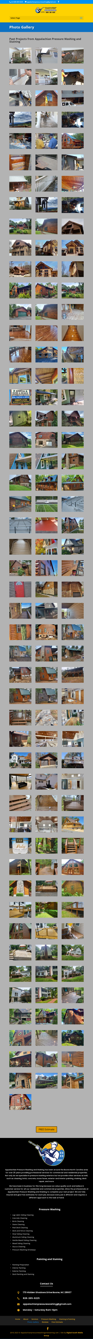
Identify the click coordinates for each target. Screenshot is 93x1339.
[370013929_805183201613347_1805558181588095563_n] (73, 1066)
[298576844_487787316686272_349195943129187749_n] (46, 490)
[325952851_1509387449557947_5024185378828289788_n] (73, 639)
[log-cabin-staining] (20, 169)
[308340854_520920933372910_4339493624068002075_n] (73, 532)
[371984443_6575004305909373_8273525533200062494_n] (46, 1088)
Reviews (45, 1322)
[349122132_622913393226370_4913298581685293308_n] (73, 917)
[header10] (20, 127)
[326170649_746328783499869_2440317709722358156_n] (46, 703)
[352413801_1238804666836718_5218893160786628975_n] (46, 1002)
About (25, 1319)
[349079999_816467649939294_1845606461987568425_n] (73, 874)
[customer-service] (46, 148)
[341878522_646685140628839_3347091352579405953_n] (20, 831)
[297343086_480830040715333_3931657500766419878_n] (46, 468)
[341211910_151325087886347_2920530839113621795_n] (46, 725)
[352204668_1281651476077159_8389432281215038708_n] (20, 1002)
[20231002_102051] (46, 362)
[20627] (20, 255)
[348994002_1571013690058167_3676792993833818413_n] (20, 874)
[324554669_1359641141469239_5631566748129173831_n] (20, 618)
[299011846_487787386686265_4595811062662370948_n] (20, 511)
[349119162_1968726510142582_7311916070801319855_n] (20, 917)
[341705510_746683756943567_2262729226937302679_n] (73, 767)
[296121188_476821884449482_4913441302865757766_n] (73, 447)
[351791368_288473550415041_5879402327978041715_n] (20, 981)
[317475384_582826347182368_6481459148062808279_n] (20, 597)
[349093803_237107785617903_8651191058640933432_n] (73, 896)
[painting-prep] (73, 169)
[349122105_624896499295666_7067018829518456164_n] (46, 917)
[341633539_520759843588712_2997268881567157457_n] (46, 767)
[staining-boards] (73, 191)
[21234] (46, 255)
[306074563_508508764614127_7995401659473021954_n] (46, 532)
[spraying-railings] (46, 191)
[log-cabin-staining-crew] (73, 148)
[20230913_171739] (73, 319)
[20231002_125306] (46, 404)
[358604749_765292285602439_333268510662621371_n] (20, 1045)
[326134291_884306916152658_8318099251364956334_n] (73, 682)
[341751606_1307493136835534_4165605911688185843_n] (20, 789)
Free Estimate (57, 1322)
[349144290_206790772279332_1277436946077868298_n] (46, 938)
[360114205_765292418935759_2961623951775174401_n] (20, 1066)
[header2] (73, 63)
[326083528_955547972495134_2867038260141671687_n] (46, 661)
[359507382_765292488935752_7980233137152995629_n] (73, 1045)
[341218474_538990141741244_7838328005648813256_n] (73, 725)
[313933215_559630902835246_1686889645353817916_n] (73, 575)
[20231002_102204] (73, 362)
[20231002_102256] (20, 383)
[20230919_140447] (73, 340)
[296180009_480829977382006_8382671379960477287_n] (20, 468)
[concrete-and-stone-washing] (20, 148)
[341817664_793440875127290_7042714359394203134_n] (20, 810)
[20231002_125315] (73, 404)
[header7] (20, 105)
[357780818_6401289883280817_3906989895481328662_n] (73, 1002)
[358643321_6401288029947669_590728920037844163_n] (46, 1045)
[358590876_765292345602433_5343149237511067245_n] (46, 1024)
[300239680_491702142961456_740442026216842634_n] (73, 511)
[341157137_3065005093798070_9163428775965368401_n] (20, 725)
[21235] (73, 255)
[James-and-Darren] (20, 209)
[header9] (73, 105)
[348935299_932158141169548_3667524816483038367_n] (46, 853)
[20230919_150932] (20, 362)
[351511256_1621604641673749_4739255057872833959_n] (46, 960)
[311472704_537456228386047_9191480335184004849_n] (73, 554)
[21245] (73, 276)
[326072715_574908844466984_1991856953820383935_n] (20, 661)
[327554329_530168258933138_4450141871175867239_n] (73, 703)
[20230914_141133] (46, 340)
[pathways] (46, 127)
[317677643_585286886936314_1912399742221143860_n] (73, 597)
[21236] (20, 276)
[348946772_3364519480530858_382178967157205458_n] (73, 853)
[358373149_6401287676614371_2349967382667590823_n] (20, 1024)
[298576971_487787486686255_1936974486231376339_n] (73, 490)
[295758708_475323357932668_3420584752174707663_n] (20, 447)
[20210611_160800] (20, 298)
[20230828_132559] (20, 319)
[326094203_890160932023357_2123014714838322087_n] (20, 682)
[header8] (46, 105)
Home (17, 1319)
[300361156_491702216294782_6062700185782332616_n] (20, 532)
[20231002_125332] (20, 426)
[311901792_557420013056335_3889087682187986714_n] (20, 575)
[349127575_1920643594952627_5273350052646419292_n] (20, 938)
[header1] (20, 63)
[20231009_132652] (73, 426)
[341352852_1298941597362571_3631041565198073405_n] (73, 746)
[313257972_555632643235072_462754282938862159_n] (46, 575)
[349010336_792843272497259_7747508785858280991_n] (46, 874)
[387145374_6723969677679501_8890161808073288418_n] (20, 1109)
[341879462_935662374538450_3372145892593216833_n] (46, 831)
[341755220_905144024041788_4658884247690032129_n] (46, 789)
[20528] (73, 233)
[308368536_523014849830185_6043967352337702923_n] (20, 554)
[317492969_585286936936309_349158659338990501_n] (46, 597)
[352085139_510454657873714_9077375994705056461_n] (73, 981)
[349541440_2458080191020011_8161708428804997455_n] (20, 960)
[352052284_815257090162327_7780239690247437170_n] (46, 981)
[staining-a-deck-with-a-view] (46, 212)
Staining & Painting (67, 1319)
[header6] (73, 84)
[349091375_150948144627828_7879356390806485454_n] (46, 896)
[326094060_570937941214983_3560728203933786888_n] (73, 661)
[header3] (46, 63)
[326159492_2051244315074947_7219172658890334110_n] (20, 703)
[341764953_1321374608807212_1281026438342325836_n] (73, 789)
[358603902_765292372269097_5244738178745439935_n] (73, 1024)
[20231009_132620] (46, 426)
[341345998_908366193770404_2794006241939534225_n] (46, 746)
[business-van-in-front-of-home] (73, 127)
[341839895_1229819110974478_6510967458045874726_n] (73, 810)
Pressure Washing (48, 1319)
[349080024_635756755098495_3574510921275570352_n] (20, 896)
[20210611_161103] (46, 298)
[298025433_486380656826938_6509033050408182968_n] (20, 490)
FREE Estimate (46, 1129)
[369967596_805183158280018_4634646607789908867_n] (46, 1066)
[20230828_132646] (46, 233)
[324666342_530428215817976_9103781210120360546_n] (73, 618)
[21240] (46, 276)
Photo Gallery (33, 1322)
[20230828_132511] (20, 233)
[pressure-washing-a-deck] (20, 191)
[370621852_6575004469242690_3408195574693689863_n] (20, 1088)
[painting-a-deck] (46, 169)
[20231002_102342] (73, 383)
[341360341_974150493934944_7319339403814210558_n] (20, 767)
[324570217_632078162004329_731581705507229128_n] (46, 618)
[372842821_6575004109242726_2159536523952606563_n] (73, 1088)
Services (34, 1319)
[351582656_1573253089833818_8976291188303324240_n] (73, 960)
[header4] (46, 84)
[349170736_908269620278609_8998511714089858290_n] (73, 938)
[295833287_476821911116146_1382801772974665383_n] (46, 447)
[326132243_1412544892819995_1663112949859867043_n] (46, 682)
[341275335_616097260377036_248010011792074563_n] (20, 746)
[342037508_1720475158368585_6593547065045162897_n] (73, 831)
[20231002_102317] (46, 383)
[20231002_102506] (20, 404)
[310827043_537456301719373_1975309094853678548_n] (46, 554)
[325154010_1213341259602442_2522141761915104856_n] (46, 639)
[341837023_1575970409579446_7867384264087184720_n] (46, 810)
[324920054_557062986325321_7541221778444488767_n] (20, 639)
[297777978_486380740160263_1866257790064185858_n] (73, 468)
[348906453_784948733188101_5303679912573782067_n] (20, 853)
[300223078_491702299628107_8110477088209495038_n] (46, 511)
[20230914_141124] (20, 340)
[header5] (20, 84)
